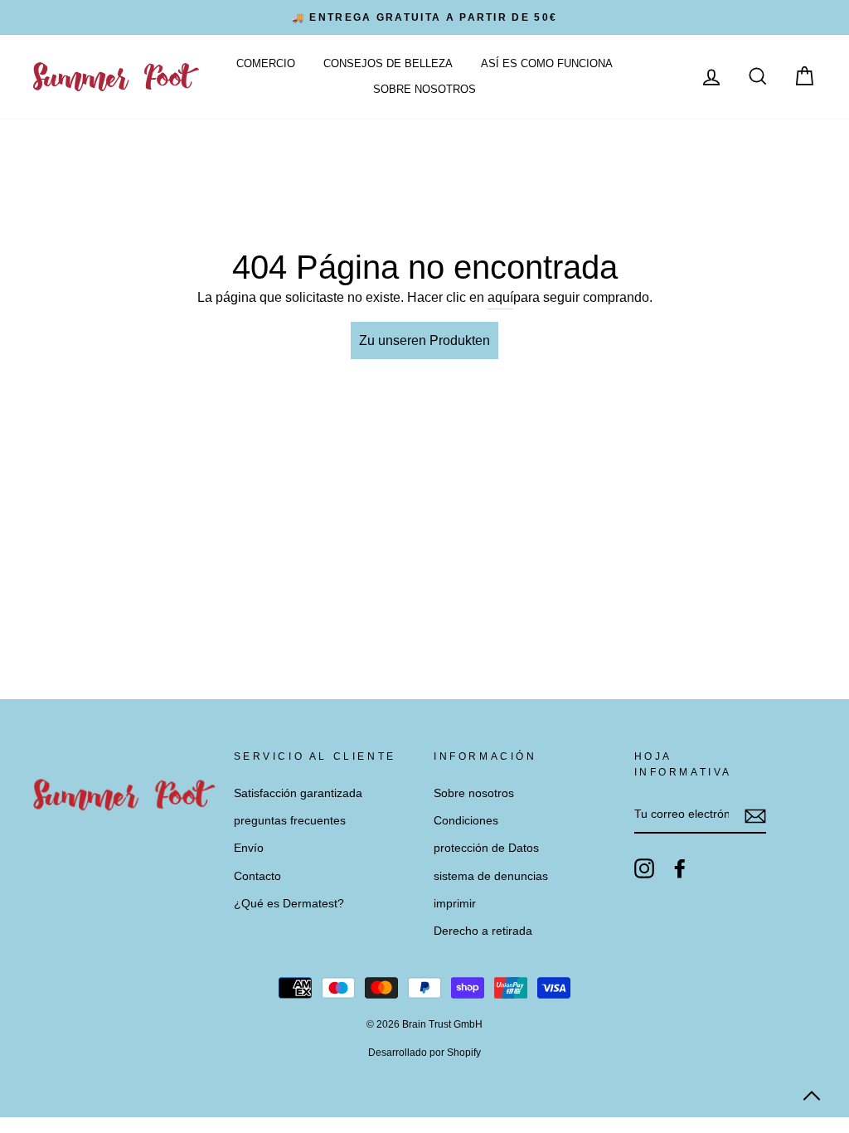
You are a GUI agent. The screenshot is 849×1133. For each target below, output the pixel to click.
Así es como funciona (547, 63)
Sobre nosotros (424, 89)
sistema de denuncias (491, 876)
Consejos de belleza (388, 63)
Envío (249, 848)
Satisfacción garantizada (298, 793)
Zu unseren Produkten (424, 340)
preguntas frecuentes (290, 820)
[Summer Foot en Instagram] (644, 868)
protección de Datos (486, 848)
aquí (500, 297)
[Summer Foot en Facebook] (680, 868)
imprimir (455, 903)
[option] (424, 17)
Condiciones (466, 820)
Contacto (257, 876)
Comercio (265, 63)
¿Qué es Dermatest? (289, 903)
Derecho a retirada (483, 931)
